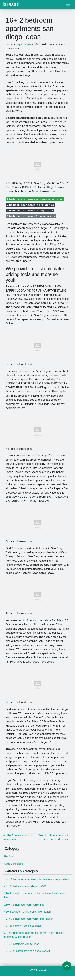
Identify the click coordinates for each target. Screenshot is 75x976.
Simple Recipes (13, 863)
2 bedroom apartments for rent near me (31, 216)
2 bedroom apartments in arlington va (30, 204)
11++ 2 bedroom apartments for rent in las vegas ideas (36, 879)
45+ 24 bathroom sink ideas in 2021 (25, 886)
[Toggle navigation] (67, 4)
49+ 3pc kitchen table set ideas (22, 925)
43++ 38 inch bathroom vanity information (28, 918)
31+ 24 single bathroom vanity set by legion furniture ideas (35, 895)
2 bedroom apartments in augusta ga (30, 210)
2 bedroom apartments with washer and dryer (35, 199)
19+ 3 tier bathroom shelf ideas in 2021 (27, 950)
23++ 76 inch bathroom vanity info (24, 904)
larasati (11, 4)
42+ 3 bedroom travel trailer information (27, 911)
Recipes (9, 856)
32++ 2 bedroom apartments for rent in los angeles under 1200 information (34, 935)
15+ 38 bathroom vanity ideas (21, 943)
